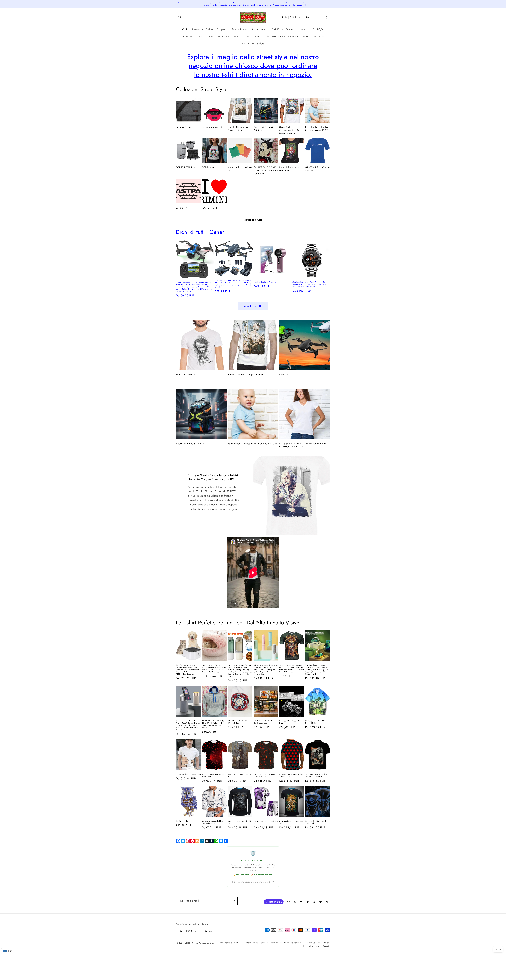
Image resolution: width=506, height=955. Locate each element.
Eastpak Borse (183, 127)
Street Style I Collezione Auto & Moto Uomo (289, 130)
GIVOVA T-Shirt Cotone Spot (317, 169)
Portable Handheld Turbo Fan (265, 282)
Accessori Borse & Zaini (263, 129)
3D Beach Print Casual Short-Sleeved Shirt (316, 722)
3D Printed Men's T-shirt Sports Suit (266, 822)
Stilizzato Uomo (184, 374)
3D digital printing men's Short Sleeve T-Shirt (291, 775)
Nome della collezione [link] (240, 167)
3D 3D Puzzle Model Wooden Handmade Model (265, 722)
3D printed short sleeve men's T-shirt (291, 822)
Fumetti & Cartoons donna (289, 169)
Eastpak (180, 207)
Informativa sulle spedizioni (317, 942)
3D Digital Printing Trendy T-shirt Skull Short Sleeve (316, 775)
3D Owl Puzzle (182, 821)
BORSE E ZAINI (184, 167)
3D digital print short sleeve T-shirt (240, 775)
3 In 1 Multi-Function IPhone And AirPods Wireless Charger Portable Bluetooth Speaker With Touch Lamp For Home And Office (188, 725)
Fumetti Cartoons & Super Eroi (238, 129)
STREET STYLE (191, 943)
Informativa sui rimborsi (231, 942)
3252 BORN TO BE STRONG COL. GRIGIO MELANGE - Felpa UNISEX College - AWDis (213, 724)
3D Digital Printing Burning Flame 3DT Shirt (264, 775)
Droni (282, 374)
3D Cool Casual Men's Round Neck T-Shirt (213, 775)
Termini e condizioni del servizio (286, 942)
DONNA (206, 167)
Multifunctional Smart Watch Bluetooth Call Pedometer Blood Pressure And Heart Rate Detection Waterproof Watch (309, 284)
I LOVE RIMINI (209, 207)
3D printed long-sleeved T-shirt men (240, 822)
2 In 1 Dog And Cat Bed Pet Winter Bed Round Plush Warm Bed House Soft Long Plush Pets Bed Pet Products (214, 668)
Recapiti (326, 946)
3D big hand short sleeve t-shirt (188, 774)
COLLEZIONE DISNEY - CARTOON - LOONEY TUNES (266, 170)
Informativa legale (311, 946)
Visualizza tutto (253, 220)
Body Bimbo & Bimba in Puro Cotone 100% (316, 129)
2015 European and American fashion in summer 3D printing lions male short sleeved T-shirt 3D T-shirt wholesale (291, 668)
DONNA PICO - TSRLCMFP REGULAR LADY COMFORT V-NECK (302, 445)
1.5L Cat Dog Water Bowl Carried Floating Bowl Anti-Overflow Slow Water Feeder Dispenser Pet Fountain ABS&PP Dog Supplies (187, 669)
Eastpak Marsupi (210, 127)
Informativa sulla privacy (256, 942)
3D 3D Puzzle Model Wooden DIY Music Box (240, 722)
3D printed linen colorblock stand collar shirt (212, 822)
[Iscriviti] (233, 901)
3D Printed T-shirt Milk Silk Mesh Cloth (315, 822)
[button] (179, 17)
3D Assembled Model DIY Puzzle (289, 722)
